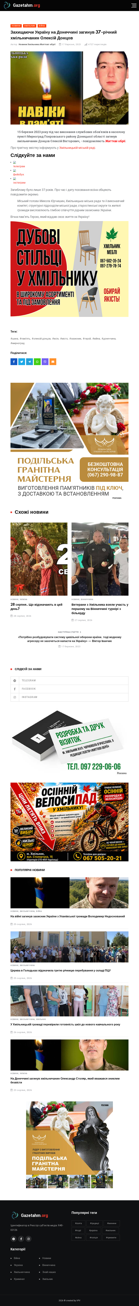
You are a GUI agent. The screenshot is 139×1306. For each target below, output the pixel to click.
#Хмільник (110, 1230)
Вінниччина (87, 599)
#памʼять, (25, 338)
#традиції (94, 1223)
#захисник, (75, 338)
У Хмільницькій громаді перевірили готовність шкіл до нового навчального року (65, 1024)
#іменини (111, 1223)
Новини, (15, 599)
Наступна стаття (68, 632)
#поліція (94, 1237)
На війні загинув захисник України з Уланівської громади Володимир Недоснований (68, 916)
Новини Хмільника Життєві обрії (37, 44)
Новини (46, 1258)
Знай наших (49, 1272)
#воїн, (55, 338)
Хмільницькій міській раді (77, 147)
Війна (39, 911)
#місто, (64, 338)
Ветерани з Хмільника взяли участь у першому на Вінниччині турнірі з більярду (100, 609)
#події (78, 1230)
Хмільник (41, 1019)
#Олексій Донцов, (41, 338)
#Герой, (87, 338)
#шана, (15, 338)
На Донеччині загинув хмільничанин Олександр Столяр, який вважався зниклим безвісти (65, 1080)
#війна (78, 1237)
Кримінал (19, 1279)
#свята (78, 1223)
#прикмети (111, 1237)
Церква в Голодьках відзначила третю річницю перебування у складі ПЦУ (61, 970)
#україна (93, 1230)
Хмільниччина (27, 965)
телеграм (19, 166)
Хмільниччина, (27, 911)
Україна (23, 599)
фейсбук (18, 174)
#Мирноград (18, 343)
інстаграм (19, 182)
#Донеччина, (109, 338)
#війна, (96, 338)
